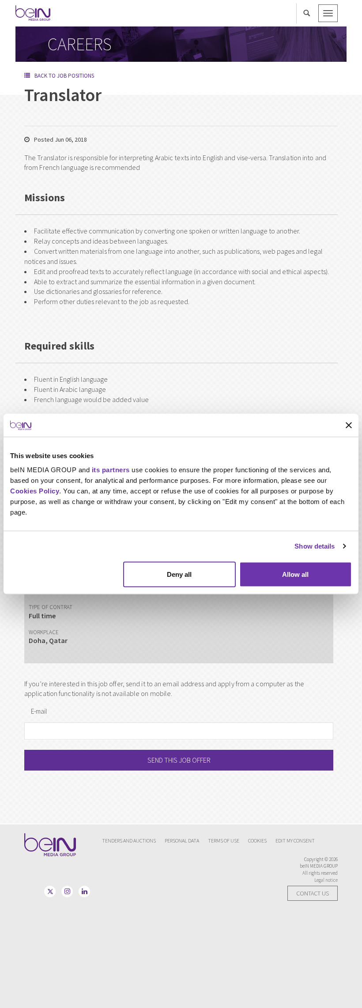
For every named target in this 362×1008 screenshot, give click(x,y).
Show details (314, 546)
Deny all (179, 574)
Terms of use (223, 840)
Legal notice (326, 880)
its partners (112, 469)
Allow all (295, 574)
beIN (33, 13)
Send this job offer (179, 760)
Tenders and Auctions (129, 840)
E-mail (39, 711)
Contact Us (312, 893)
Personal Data (182, 840)
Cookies (257, 840)
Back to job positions (64, 75)
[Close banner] (349, 425)
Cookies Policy (34, 490)
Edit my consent (295, 840)
